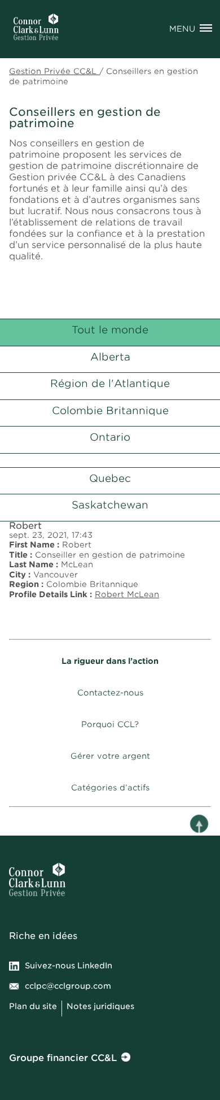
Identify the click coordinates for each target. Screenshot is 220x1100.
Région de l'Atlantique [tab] (110, 383)
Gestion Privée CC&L (54, 71)
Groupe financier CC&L (63, 1058)
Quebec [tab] (110, 478)
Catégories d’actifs (110, 787)
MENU (182, 28)
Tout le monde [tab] (110, 330)
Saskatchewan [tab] (110, 505)
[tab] (110, 458)
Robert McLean (127, 594)
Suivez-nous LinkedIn (68, 965)
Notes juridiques (102, 1006)
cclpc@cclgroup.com (68, 985)
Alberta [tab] (110, 357)
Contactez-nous (110, 692)
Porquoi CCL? (110, 724)
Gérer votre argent (110, 755)
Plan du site (33, 1006)
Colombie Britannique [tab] (110, 410)
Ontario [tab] (110, 437)
